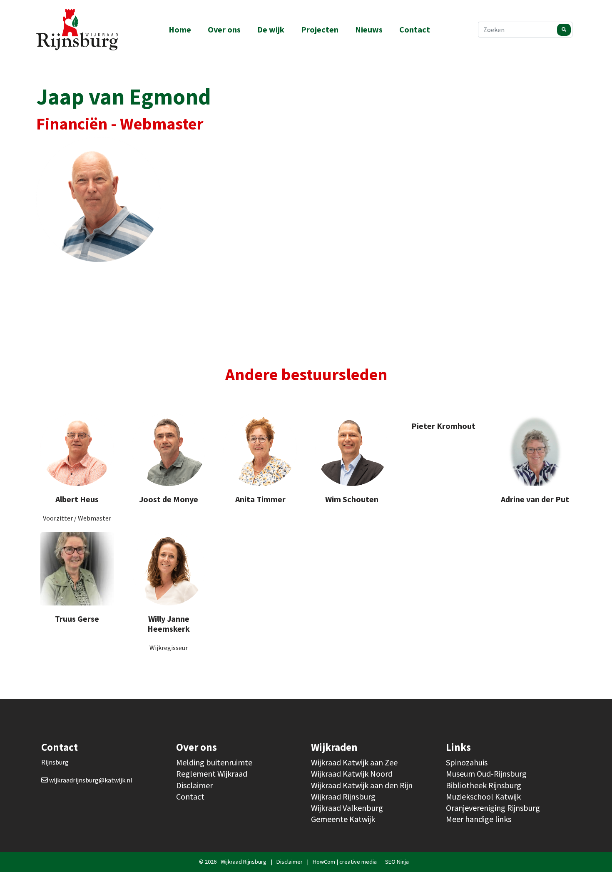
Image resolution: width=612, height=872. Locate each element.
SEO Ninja (397, 861)
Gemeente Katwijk (343, 819)
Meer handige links (478, 819)
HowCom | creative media (345, 861)
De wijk (270, 29)
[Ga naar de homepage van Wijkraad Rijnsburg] (83, 29)
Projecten (319, 29)
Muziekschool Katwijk (483, 796)
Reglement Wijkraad (211, 773)
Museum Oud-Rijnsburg (486, 773)
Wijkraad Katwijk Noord (352, 773)
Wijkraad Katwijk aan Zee (354, 762)
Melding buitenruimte (214, 762)
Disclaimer (194, 785)
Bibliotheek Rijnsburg (483, 785)
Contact (414, 29)
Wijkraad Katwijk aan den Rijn (362, 785)
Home (180, 29)
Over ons (224, 29)
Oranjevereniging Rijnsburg (493, 807)
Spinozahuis (467, 762)
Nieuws (369, 29)
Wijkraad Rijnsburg (343, 796)
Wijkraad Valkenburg (347, 807)
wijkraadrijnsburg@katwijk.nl (90, 780)
